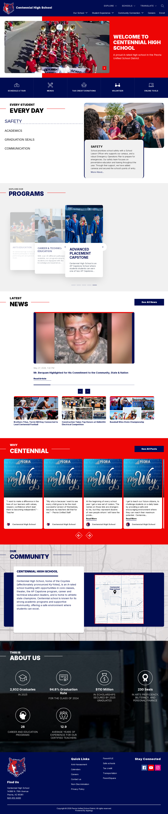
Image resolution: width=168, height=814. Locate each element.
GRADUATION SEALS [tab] (19, 139)
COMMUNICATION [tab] (17, 148)
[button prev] (79, 531)
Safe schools (109, 759)
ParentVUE (108, 754)
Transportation (110, 769)
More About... (97, 172)
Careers (151, 13)
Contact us (76, 775)
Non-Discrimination (80, 780)
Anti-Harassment (79, 760)
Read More (91, 514)
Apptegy (89, 806)
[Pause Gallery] (104, 68)
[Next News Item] (87, 387)
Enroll (162, 13)
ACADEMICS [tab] (13, 130)
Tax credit (107, 764)
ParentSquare (109, 774)
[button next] (89, 531)
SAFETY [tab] (13, 121)
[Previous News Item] (80, 387)
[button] (73, 280)
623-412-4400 (14, 794)
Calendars (75, 765)
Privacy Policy (77, 785)
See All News (149, 298)
